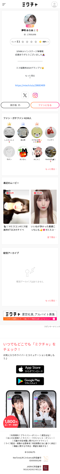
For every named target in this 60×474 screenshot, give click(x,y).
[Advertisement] (30, 332)
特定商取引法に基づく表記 (43, 443)
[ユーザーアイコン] (54, 4)
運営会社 (45, 435)
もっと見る (50, 169)
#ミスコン (14, 226)
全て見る (51, 237)
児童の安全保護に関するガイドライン (30, 440)
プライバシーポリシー (30, 435)
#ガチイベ (19, 229)
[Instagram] (35, 95)
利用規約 (15, 435)
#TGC (11, 229)
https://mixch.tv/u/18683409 (30, 85)
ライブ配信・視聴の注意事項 (17, 443)
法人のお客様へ (14, 438)
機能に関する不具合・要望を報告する (30, 446)
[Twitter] (25, 95)
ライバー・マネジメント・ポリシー (37, 438)
